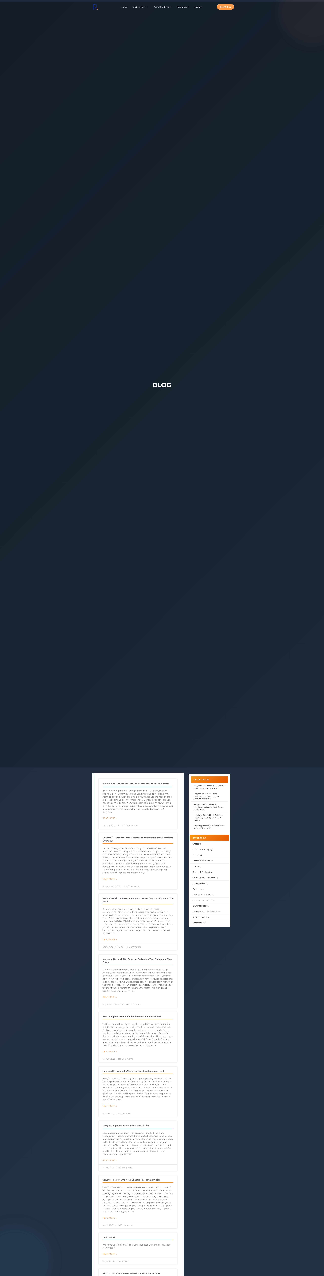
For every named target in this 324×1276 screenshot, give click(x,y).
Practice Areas (138, 7)
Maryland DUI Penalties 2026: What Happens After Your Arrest (136, 783)
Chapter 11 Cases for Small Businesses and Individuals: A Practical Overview (206, 796)
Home (124, 7)
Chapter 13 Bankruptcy (203, 861)
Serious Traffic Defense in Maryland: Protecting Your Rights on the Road (208, 806)
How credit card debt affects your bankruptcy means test (133, 1071)
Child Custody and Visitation (205, 878)
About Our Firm (161, 7)
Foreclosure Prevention (203, 894)
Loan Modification (201, 906)
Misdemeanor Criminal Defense (206, 911)
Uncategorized (199, 923)
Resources (182, 7)
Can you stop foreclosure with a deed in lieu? (127, 1125)
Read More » (110, 818)
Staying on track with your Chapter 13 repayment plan (131, 1179)
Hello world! (109, 1237)
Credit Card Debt (200, 883)
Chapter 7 (197, 866)
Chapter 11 (197, 844)
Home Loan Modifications (204, 900)
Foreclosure (198, 889)
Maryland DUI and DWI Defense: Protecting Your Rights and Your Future (208, 817)
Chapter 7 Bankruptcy (202, 872)
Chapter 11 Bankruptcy (202, 849)
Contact (198, 7)
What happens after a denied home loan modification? (132, 1016)
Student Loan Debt (201, 917)
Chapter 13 (197, 855)
